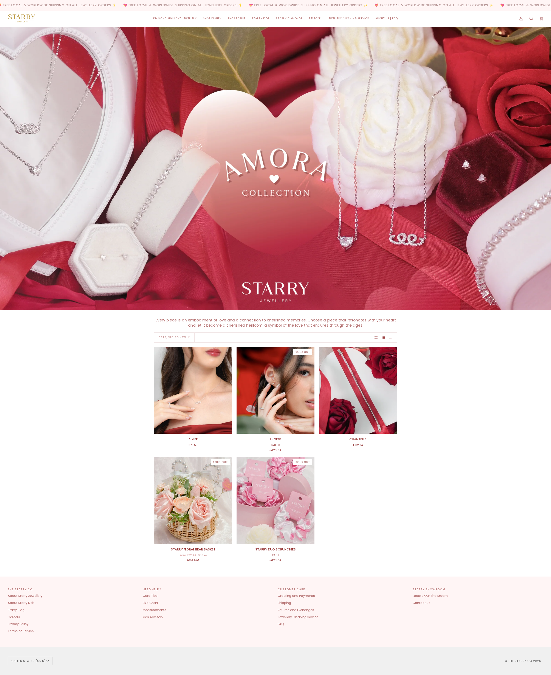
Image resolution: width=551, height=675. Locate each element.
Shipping (284, 603)
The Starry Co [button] (20, 589)
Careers (14, 617)
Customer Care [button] (291, 589)
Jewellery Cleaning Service (298, 617)
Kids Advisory (153, 617)
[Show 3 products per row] (383, 338)
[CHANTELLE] (358, 390)
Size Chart (150, 603)
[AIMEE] (193, 390)
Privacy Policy (18, 624)
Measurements (154, 610)
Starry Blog (16, 610)
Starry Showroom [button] (429, 589)
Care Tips (150, 596)
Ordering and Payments (296, 596)
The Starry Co (520, 661)
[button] (175, 19)
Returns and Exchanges (296, 610)
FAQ (281, 624)
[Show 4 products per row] (392, 338)
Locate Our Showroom (430, 596)
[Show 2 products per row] (376, 338)
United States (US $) (28, 661)
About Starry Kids (21, 603)
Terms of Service (21, 631)
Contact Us (421, 603)
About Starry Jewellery (25, 596)
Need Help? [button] (152, 589)
